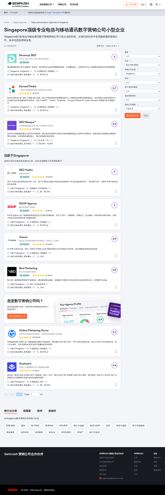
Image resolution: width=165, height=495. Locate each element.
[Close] (128, 218)
